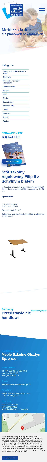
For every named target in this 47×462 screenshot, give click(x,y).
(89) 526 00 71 (11, 371)
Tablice (6, 121)
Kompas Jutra (8, 106)
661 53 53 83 (12, 373)
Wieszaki (6, 113)
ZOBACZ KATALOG (12, 161)
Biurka (5, 98)
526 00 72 (23, 371)
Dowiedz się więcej (39, 311)
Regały (6, 117)
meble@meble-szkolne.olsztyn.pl (16, 384)
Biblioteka (7, 77)
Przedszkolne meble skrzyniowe (11, 82)
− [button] (4, 419)
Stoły (5, 94)
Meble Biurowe (9, 87)
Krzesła (6, 90)
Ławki (5, 110)
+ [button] (4, 416)
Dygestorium (8, 102)
